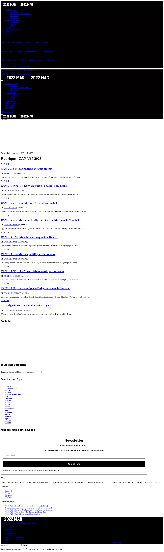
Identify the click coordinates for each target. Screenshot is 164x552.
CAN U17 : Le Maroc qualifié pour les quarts (28, 254)
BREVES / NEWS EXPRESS (21, 14)
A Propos (8, 527)
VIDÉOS (13, 18)
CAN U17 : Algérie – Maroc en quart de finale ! (29, 237)
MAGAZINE (10, 32)
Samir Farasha (11, 225)
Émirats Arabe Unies (13, 394)
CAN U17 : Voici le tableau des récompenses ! (28, 168)
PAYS (12, 26)
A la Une (5, 164)
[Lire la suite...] (154, 482)
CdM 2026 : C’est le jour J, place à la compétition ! (23, 514)
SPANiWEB (116, 543)
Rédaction (9, 173)
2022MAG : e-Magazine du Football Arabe (20, 70)
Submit (25, 545)
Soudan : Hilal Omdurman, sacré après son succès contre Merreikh (27, 51)
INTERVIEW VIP (12, 30)
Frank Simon (10, 208)
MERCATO (9, 28)
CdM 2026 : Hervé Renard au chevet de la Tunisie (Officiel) (24, 43)
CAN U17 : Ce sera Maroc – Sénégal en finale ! (29, 202)
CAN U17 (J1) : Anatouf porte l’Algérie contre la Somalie (35, 288)
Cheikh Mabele (11, 190)
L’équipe (8, 531)
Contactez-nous (10, 533)
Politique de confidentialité (14, 537)
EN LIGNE (14, 16)
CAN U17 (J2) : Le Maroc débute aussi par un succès (32, 271)
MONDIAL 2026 (11, 34)
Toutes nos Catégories (8, 372)
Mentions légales (11, 535)
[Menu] (2, 80)
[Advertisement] (68, 136)
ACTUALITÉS (11, 10)
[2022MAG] (27, 80)
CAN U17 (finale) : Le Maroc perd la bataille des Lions (34, 185)
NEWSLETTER (7, 112)
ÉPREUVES (14, 22)
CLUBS (13, 24)
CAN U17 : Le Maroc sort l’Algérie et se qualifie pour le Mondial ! (41, 220)
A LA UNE (14, 12)
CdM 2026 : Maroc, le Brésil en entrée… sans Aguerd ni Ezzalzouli (27, 60)
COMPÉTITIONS (12, 20)
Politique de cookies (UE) (14, 539)
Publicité (8, 529)
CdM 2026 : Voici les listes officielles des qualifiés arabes (25, 512)
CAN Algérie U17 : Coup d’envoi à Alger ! (26, 305)
